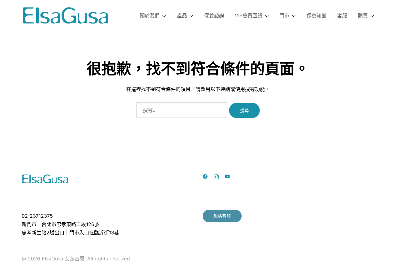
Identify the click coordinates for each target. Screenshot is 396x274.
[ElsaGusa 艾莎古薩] (66, 15)
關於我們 (150, 15)
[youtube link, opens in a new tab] (227, 176)
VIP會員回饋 (248, 15)
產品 (182, 15)
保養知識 (316, 15)
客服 (342, 15)
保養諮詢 (214, 15)
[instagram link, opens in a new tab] (216, 176)
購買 (363, 15)
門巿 (284, 15)
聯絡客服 (222, 216)
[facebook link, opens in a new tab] (205, 176)
